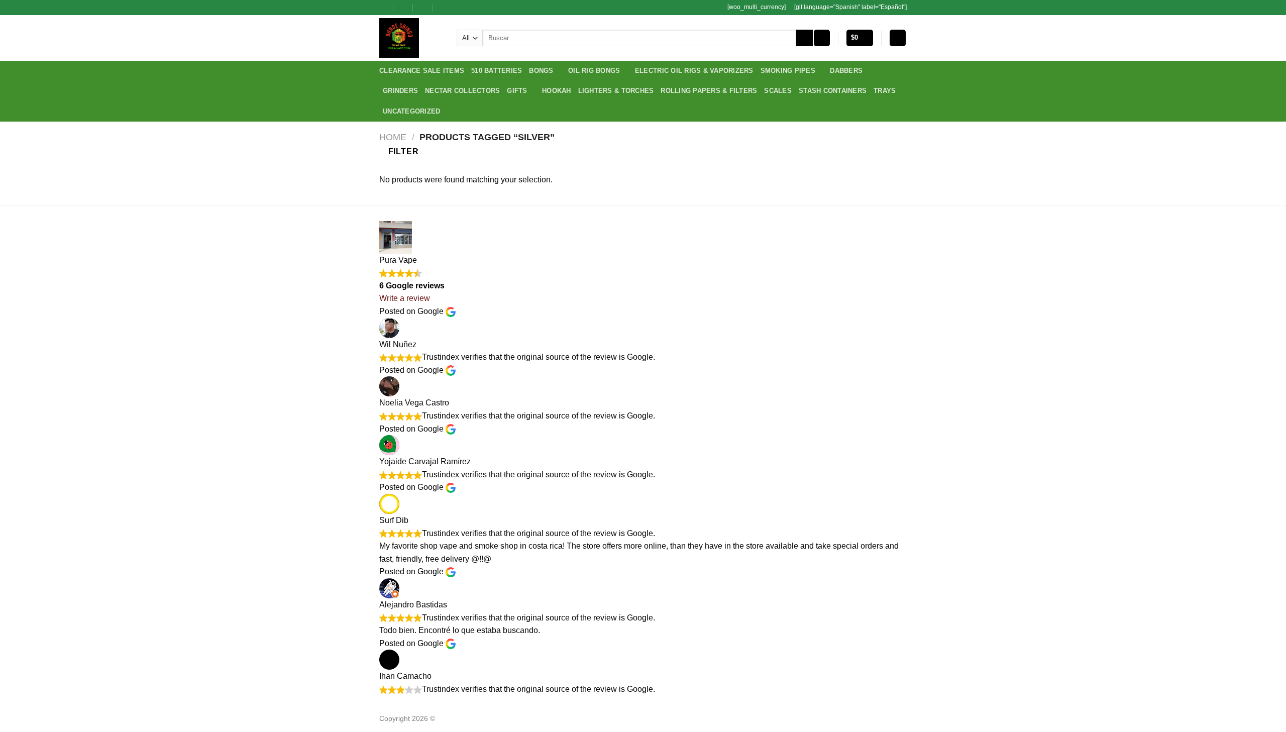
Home (392, 137)
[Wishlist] (822, 38)
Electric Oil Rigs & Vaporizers (694, 70)
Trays (885, 90)
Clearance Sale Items (421, 70)
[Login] (898, 38)
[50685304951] (443, 7)
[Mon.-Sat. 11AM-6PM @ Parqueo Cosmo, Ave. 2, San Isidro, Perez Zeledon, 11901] (383, 7)
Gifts (517, 90)
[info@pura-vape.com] (403, 7)
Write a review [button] (404, 298)
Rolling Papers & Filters (709, 90)
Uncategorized (411, 111)
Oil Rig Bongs (594, 70)
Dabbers (846, 70)
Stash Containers (833, 90)
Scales (778, 90)
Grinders (400, 90)
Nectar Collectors (462, 90)
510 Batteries (496, 70)
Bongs (541, 70)
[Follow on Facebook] (458, 7)
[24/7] (423, 7)
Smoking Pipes (788, 70)
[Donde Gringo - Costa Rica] (410, 38)
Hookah (556, 90)
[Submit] (804, 38)
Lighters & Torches (616, 90)
